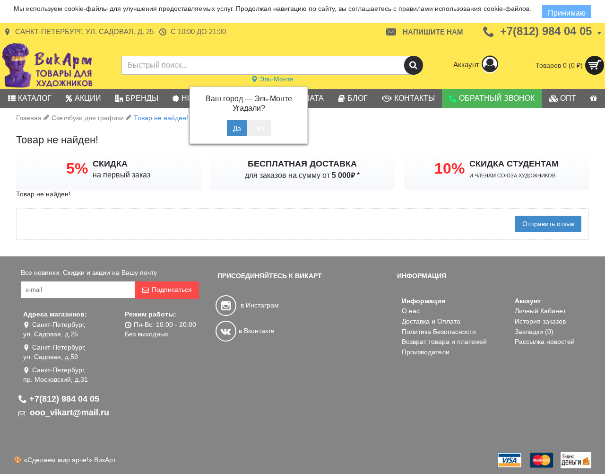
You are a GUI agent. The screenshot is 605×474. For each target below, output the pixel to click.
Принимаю (567, 13)
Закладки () (534, 331)
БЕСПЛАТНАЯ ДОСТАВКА (302, 163)
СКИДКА (110, 163)
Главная (29, 118)
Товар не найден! (161, 118)
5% (77, 168)
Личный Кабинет (540, 311)
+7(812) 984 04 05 (64, 399)
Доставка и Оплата (431, 321)
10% (449, 168)
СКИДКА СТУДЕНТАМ (514, 163)
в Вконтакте (257, 330)
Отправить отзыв (548, 224)
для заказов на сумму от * (302, 175)
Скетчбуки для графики (88, 118)
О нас (411, 311)
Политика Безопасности (439, 331)
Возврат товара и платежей (444, 341)
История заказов (540, 321)
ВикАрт (105, 460)
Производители (425, 352)
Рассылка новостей (545, 341)
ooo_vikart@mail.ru (68, 412)
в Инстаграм (259, 305)
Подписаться (172, 289)
